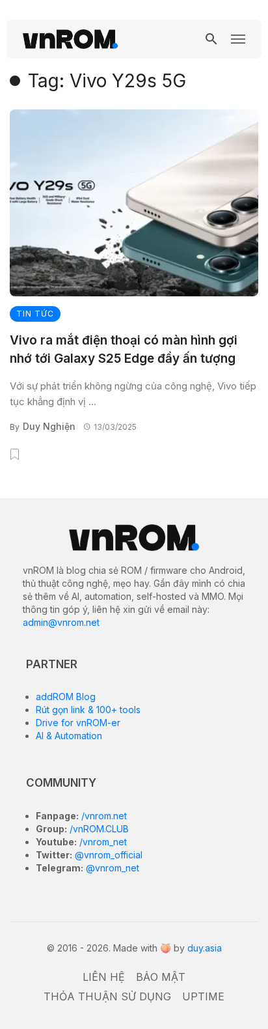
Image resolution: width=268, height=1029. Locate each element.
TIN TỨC (35, 313)
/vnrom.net (103, 815)
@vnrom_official (107, 854)
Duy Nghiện (49, 426)
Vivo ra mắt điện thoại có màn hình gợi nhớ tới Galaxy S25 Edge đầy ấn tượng (123, 350)
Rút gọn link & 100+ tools (88, 709)
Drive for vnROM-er (78, 722)
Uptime (203, 996)
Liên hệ (104, 976)
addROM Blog (66, 696)
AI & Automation (69, 735)
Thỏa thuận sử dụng (107, 996)
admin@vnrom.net (61, 622)
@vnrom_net (111, 867)
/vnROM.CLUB (98, 828)
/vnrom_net (102, 841)
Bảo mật (160, 976)
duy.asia (204, 947)
